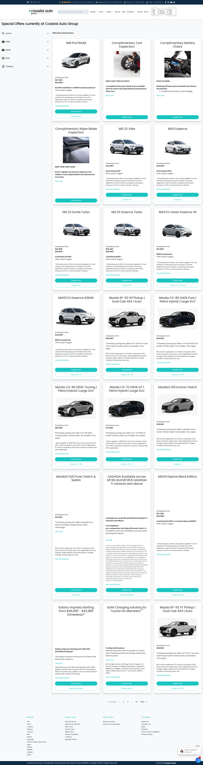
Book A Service (162, 12)
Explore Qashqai (127, 595)
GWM (29, 737)
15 (136, 702)
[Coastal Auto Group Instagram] (168, 2)
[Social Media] (174, 2)
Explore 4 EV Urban (178, 285)
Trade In (68, 737)
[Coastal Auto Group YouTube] (171, 2)
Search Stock (70, 721)
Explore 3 (177, 199)
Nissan (29, 747)
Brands (93, 12)
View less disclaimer (113, 584)
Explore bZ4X (126, 688)
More (146, 12)
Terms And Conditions (150, 732)
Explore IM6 (76, 116)
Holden (30, 752)
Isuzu (29, 744)
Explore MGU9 (177, 595)
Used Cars (69, 732)
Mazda (29, 749)
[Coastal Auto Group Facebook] (166, 2)
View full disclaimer (62, 106)
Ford (29, 724)
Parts (123, 12)
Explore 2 (177, 464)
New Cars (69, 726)
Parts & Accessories (111, 724)
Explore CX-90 (76, 464)
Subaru (30, 729)
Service (117, 12)
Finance (140, 12)
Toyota (30, 726)
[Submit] (59, 12)
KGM (29, 754)
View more (110, 95)
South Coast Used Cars (36, 742)
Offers (109, 12)
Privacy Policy (147, 734)
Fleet (143, 726)
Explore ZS (127, 199)
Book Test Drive (170, 12)
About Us (145, 721)
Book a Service (109, 721)
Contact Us (146, 724)
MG (28, 734)
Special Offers (71, 739)
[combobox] (73, 12)
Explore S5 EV (76, 374)
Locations (130, 12)
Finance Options (72, 734)
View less (109, 540)
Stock (101, 12)
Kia (28, 721)
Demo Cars (69, 729)
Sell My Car (154, 12)
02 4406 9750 (116, 2)
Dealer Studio (170, 763)
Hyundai (30, 739)
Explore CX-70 (127, 464)
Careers (144, 729)
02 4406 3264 (138, 2)
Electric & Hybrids (72, 724)
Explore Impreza (76, 688)
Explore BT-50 (127, 374)
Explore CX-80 (178, 374)
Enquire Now (76, 111)
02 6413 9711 (158, 2)
